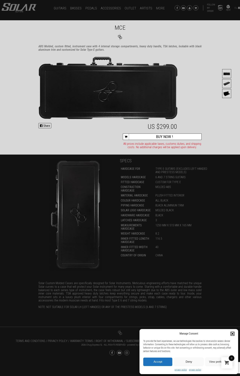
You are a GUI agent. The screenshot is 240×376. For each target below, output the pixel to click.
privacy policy (181, 369)
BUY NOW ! (164, 136)
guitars (60, 8)
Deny (189, 361)
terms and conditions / (31, 341)
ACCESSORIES (111, 8)
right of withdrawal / (110, 341)
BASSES (76, 8)
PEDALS (91, 8)
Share (46, 126)
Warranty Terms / (82, 341)
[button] (232, 334)
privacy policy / (58, 341)
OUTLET (130, 8)
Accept (158, 361)
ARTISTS (146, 8)
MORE (160, 8)
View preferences (219, 361)
